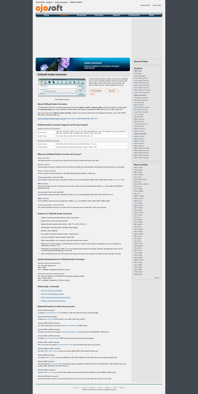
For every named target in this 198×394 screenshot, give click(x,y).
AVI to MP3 (137, 248)
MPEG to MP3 (138, 260)
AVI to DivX (137, 241)
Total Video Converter (141, 97)
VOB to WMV (138, 170)
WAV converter (54, 364)
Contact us (92, 387)
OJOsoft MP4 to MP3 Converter (49, 323)
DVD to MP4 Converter (141, 88)
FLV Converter (139, 114)
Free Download (96, 90)
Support (116, 15)
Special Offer (145, 5)
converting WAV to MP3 (65, 344)
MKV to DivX (138, 250)
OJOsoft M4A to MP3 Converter (49, 336)
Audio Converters (61, 2)
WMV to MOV (138, 246)
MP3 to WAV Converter (141, 155)
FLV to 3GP (138, 186)
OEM (114, 387)
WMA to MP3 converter (51, 351)
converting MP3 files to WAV (71, 332)
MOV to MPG (138, 167)
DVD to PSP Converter (141, 83)
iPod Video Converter (141, 100)
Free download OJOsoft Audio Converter (52, 118)
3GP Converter (139, 102)
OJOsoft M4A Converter (46, 355)
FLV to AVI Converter (141, 124)
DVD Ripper (138, 73)
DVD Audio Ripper (140, 76)
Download (81, 15)
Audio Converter (139, 136)
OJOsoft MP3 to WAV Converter (49, 329)
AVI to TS (137, 193)
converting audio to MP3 (53, 313)
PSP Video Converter (141, 109)
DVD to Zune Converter (142, 85)
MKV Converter (139, 121)
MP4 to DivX (138, 262)
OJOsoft (49, 2)
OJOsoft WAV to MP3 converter (49, 342)
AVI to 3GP (137, 177)
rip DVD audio (50, 319)
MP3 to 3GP (138, 236)
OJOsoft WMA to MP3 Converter (49, 348)
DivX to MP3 (138, 255)
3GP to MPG (138, 215)
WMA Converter (43, 198)
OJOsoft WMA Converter (46, 370)
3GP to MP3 (138, 267)
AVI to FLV (137, 217)
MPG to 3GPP (138, 198)
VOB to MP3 (138, 253)
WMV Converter (139, 119)
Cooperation (134, 15)
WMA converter (49, 372)
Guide (100, 387)
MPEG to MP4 (138, 212)
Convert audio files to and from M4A (50, 192)
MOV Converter (139, 131)
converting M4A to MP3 (52, 338)
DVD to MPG (138, 257)
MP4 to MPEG (138, 174)
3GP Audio (94, 144)
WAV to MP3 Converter (141, 150)
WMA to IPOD (138, 205)
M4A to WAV (138, 274)
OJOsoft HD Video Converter (48, 376)
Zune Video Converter (141, 112)
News (151, 15)
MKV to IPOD (138, 231)
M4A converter (50, 357)
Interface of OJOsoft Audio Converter (53, 301)
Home (46, 15)
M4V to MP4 (138, 210)
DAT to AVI (137, 182)
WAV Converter (43, 183)
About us (76, 387)
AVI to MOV (138, 238)
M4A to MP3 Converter (141, 153)
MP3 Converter (139, 138)
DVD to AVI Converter (141, 78)
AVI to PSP (137, 227)
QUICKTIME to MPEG (141, 184)
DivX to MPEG (138, 191)
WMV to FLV (138, 201)
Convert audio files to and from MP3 (50, 177)
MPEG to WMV (139, 196)
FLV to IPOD (138, 203)
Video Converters (140, 95)
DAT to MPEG (138, 229)
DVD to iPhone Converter (142, 90)
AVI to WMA (138, 269)
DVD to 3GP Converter (141, 92)
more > (157, 278)
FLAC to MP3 (117, 180)
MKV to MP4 (138, 224)
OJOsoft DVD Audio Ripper (47, 316)
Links (84, 387)
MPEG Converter (139, 128)
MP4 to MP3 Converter (141, 157)
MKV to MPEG (138, 234)
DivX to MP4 (138, 219)
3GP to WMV (138, 208)
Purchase (99, 15)
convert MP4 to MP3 (72, 325)
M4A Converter (139, 143)
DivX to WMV (138, 222)
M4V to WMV (138, 189)
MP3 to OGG (138, 243)
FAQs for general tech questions (51, 290)
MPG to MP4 (138, 172)
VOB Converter (139, 126)
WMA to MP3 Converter (141, 148)
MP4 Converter (139, 105)
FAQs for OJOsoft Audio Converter (52, 294)
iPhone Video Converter (142, 107)
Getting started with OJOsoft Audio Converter (56, 297)
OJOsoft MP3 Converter (46, 310)
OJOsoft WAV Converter (46, 361)
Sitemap (121, 387)
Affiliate (107, 387)
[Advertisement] (99, 37)
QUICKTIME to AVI (140, 179)
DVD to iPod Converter (141, 80)
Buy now (112, 90)
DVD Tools (138, 71)
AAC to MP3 (138, 265)
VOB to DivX (138, 272)
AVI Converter (138, 116)
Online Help (157, 5)
